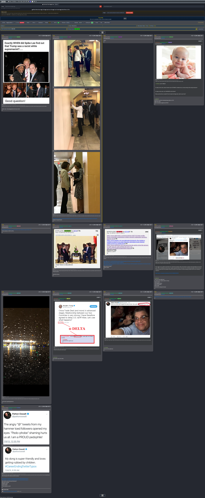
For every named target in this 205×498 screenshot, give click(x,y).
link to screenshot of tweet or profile (10, 491)
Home (10, 1)
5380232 (163, 232)
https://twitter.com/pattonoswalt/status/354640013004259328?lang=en (15, 478)
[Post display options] (38, 35)
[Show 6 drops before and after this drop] (40, 35)
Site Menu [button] (14, 1)
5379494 (163, 294)
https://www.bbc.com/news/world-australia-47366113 (113, 262)
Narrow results (129, 12)
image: (104, 12)
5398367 (10, 38)
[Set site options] (34, 1)
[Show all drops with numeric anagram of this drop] (41, 35)
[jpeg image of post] (42, 35)
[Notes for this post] (45, 35)
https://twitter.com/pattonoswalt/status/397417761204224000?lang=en (15, 479)
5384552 (61, 227)
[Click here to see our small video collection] (25, 1)
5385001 (10, 227)
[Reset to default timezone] (70, 22)
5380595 (163, 227)
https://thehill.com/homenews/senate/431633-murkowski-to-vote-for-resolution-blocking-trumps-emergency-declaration (75, 218)
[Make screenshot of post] (96, 35)
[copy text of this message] (46, 35)
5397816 (61, 38)
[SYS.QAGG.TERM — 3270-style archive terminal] (27, 1)
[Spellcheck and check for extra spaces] (50, 35)
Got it (125, 18)
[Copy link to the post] (47, 35)
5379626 (112, 294)
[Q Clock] (18, 1)
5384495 (112, 227)
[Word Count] (39, 35)
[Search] (100, 6)
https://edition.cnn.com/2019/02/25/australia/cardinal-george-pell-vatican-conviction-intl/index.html (122, 261)
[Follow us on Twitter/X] (32, 1)
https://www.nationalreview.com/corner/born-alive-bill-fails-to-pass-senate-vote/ (17, 229)
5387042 (112, 38)
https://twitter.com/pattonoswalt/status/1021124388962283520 (167, 273)
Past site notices (200, 22)
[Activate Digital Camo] (44, 35)
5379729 (62, 299)
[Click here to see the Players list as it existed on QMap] (22, 1)
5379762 (61, 294)
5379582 (113, 299)
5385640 (163, 43)
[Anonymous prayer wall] (23, 1)
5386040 (163, 38)
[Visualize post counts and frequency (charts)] (20, 1)
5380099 (10, 294)
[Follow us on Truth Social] (30, 1)
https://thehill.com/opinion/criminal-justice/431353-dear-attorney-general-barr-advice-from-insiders (172, 296)
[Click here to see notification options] (28, 1)
